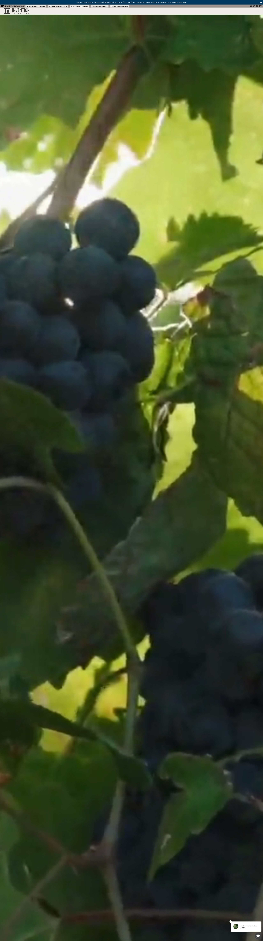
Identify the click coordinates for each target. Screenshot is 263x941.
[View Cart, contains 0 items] (260, 6)
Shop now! (182, 2)
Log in (257, 6)
